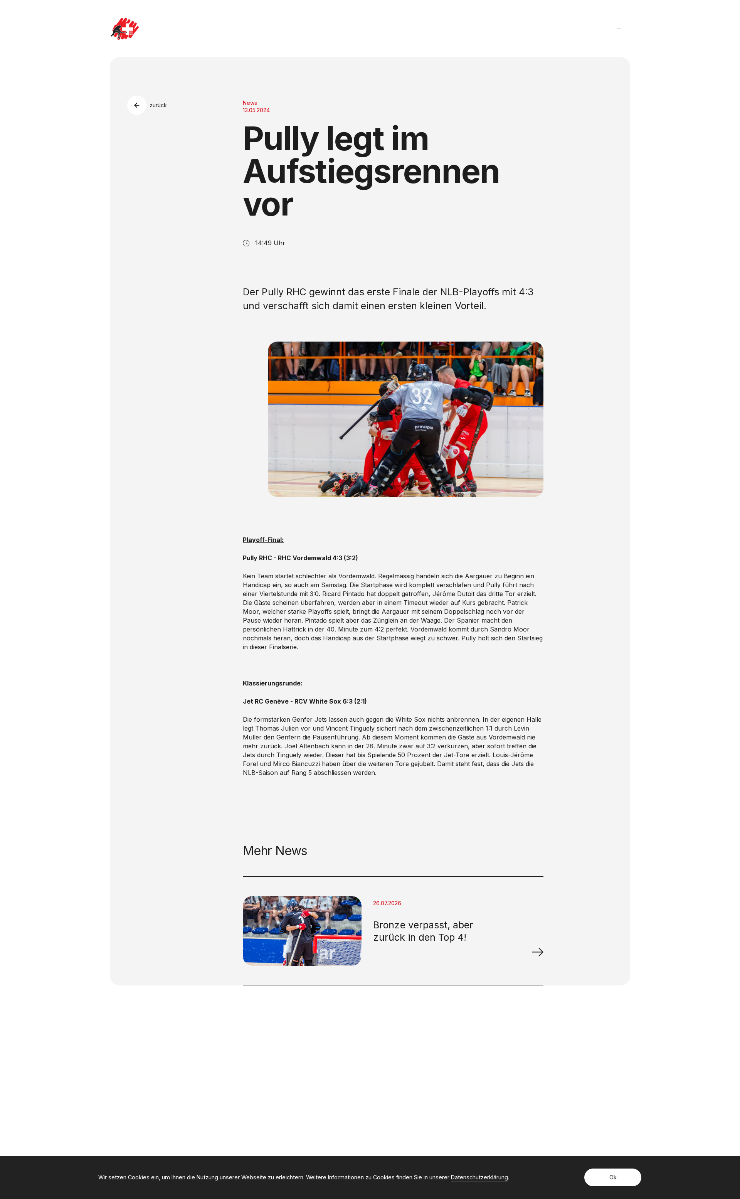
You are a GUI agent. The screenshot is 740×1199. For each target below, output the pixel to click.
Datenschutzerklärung (479, 1177)
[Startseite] (125, 28)
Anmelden (520, 1080)
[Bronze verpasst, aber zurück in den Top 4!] (537, 952)
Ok (613, 1177)
